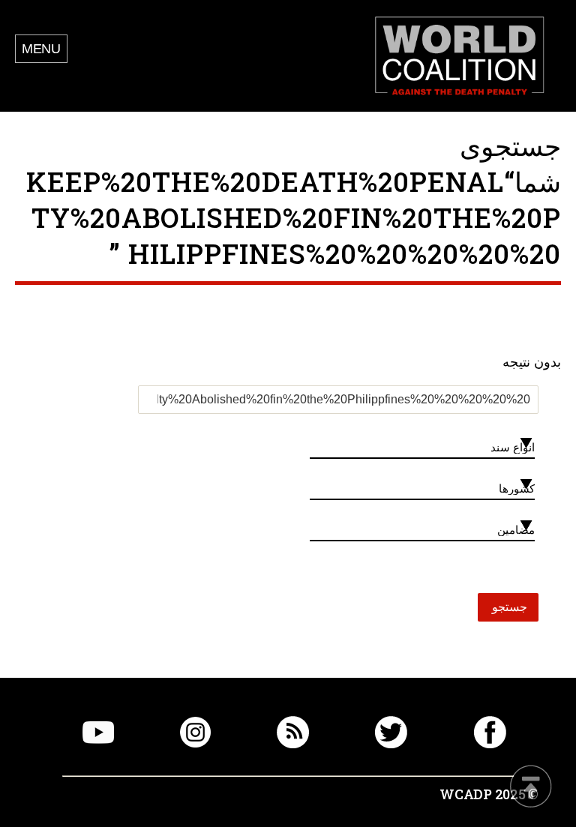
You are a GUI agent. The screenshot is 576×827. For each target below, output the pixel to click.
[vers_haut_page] (531, 787)
